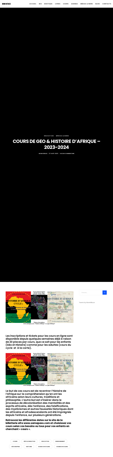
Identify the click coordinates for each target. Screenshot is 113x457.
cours (15, 441)
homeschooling (62, 446)
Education (49, 136)
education (45, 441)
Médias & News (62, 136)
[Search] (105, 292)
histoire (29, 446)
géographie (15, 446)
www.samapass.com (37, 423)
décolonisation (29, 441)
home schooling (44, 446)
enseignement (60, 441)
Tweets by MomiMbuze (87, 302)
